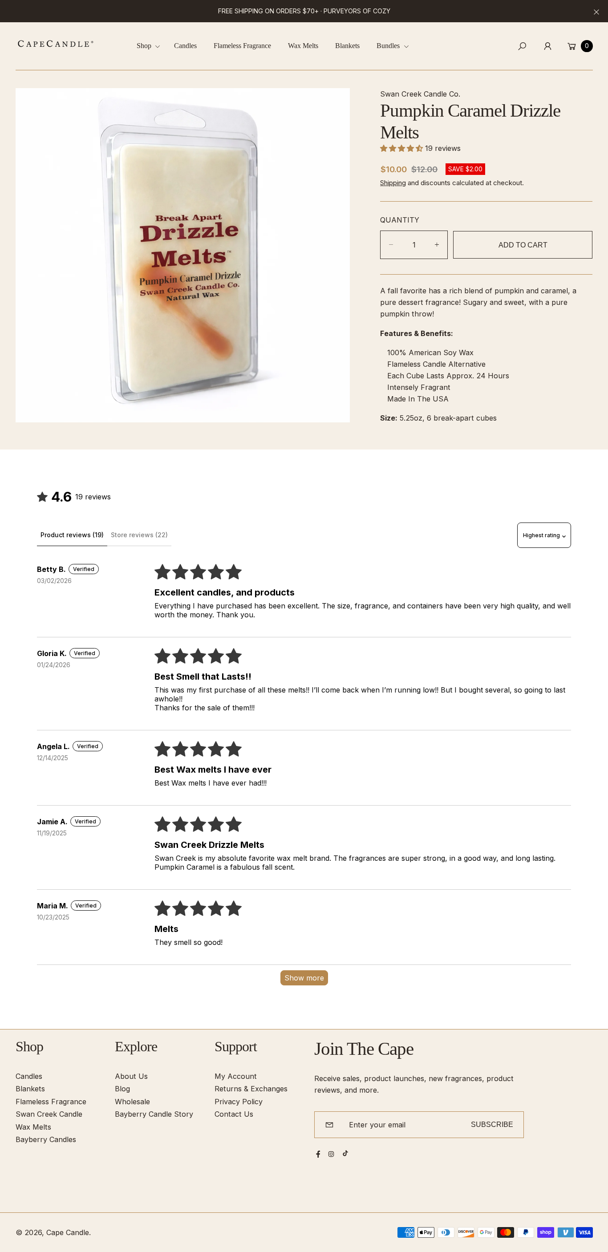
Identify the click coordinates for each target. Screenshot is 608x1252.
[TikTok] (345, 1153)
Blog (122, 1088)
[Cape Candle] (56, 43)
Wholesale (132, 1101)
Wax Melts (33, 1126)
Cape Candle (67, 1232)
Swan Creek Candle (49, 1114)
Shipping (393, 182)
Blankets (30, 1088)
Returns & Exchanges (251, 1088)
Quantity (399, 219)
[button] (152, 46)
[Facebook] (318, 1154)
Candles (29, 1076)
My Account (236, 1076)
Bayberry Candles (46, 1139)
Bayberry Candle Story (154, 1114)
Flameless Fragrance (51, 1101)
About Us (131, 1076)
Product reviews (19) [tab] (72, 535)
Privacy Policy (239, 1101)
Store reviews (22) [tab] (139, 535)
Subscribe (492, 1124)
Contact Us (234, 1114)
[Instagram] (331, 1154)
